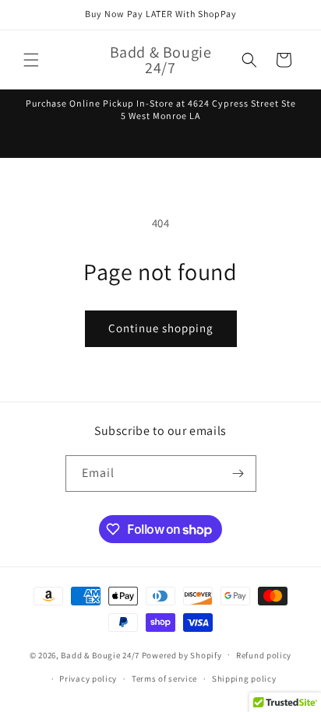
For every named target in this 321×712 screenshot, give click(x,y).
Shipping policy (244, 678)
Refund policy (263, 655)
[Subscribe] (238, 473)
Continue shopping (160, 328)
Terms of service (164, 678)
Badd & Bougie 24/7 (100, 654)
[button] (31, 60)
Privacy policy (88, 678)
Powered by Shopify (182, 654)
